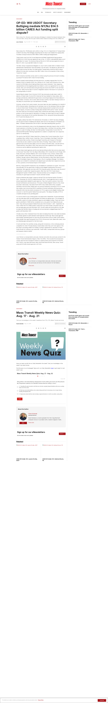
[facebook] (36, 46)
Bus (38, 12)
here (52, 368)
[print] (65, 46)
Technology (48, 12)
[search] (20, 4)
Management (67, 12)
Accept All (102, 700)
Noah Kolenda (19, 323)
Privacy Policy (41, 700)
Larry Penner (19, 41)
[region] (54, 700)
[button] (17, 4)
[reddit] (43, 46)
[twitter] (41, 46)
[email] (45, 46)
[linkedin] (38, 46)
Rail (42, 12)
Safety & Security (57, 12)
